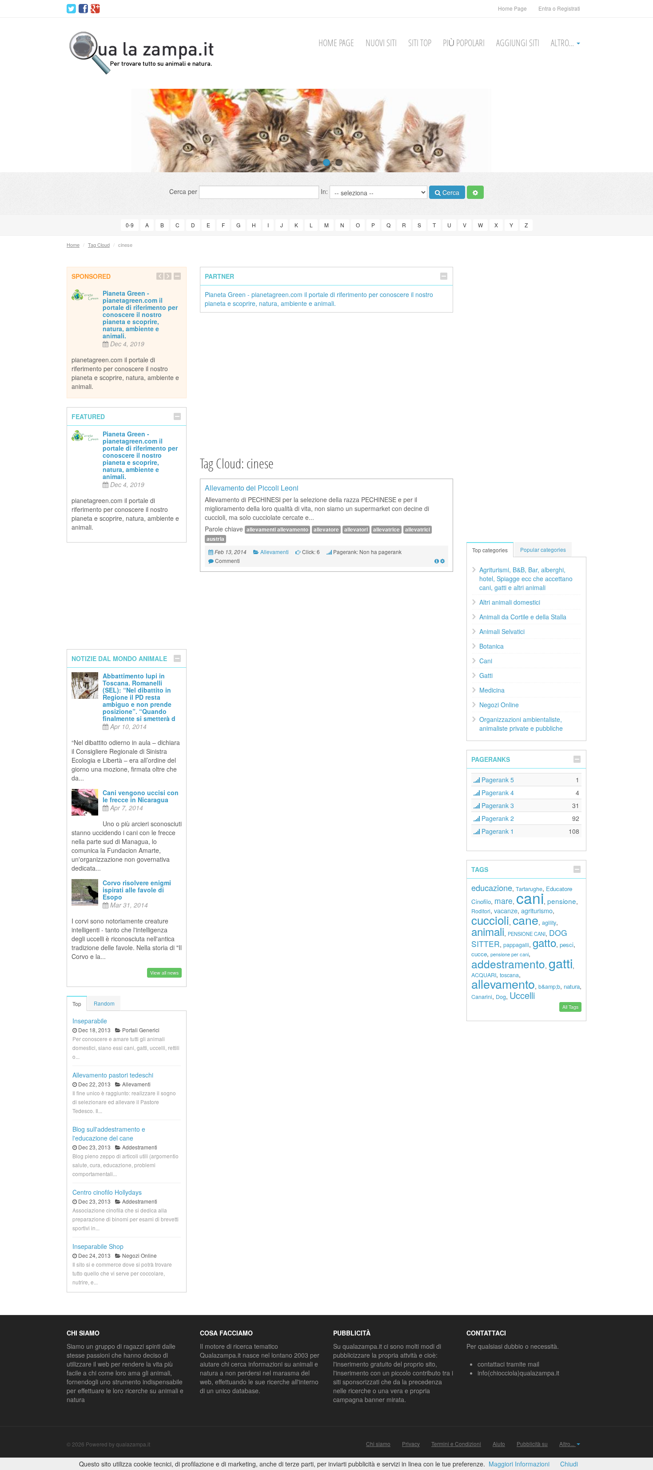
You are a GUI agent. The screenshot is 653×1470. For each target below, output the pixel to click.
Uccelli (522, 995)
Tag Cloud (99, 244)
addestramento (508, 963)
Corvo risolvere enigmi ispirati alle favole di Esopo (137, 889)
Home (73, 244)
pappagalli (516, 945)
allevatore (326, 529)
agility (549, 923)
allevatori (356, 529)
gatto (544, 942)
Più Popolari (464, 42)
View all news (164, 972)
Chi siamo (378, 1444)
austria (215, 539)
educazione (491, 887)
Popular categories (543, 549)
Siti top (419, 42)
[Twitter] (71, 9)
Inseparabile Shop (97, 1246)
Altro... (563, 42)
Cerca (450, 192)
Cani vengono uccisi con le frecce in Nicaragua (141, 796)
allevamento (503, 983)
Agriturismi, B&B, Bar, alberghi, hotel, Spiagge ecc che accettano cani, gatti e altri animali (526, 578)
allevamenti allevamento (277, 529)
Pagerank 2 (497, 818)
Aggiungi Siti (517, 42)
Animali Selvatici (502, 631)
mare (503, 900)
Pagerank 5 (497, 779)
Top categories (490, 550)
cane (525, 919)
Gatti (486, 675)
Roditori (480, 911)
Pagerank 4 (497, 792)
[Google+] (95, 9)
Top (76, 1003)
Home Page (512, 8)
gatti (561, 963)
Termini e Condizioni (456, 1444)
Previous (23, 130)
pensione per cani (509, 954)
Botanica (491, 646)
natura (572, 986)
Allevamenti (274, 551)
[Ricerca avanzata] (475, 192)
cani (530, 897)
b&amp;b (549, 987)
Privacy (411, 1444)
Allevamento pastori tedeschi (112, 1074)
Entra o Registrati (559, 8)
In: (325, 191)
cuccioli (490, 919)
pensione (561, 901)
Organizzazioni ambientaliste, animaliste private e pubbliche (521, 724)
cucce (479, 954)
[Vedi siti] (436, 560)
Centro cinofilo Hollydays (107, 1192)
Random (104, 1003)
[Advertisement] (326, 383)
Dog (501, 997)
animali (487, 931)
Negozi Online (499, 704)
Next (629, 130)
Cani (485, 660)
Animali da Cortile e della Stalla (522, 616)
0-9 (130, 225)
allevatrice (386, 529)
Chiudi (569, 1463)
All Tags (570, 1006)
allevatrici (417, 529)
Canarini (481, 997)
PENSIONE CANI (526, 933)
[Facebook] (83, 9)
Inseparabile (89, 1020)
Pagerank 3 (497, 805)
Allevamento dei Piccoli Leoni (252, 488)
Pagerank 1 (497, 831)
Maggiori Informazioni (519, 1463)
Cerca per (184, 191)
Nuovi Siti (381, 42)
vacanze (506, 910)
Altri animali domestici (509, 602)
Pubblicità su (532, 1444)
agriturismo (537, 910)
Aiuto (499, 1444)
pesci (566, 944)
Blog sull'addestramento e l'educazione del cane (108, 1133)
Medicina (492, 689)
